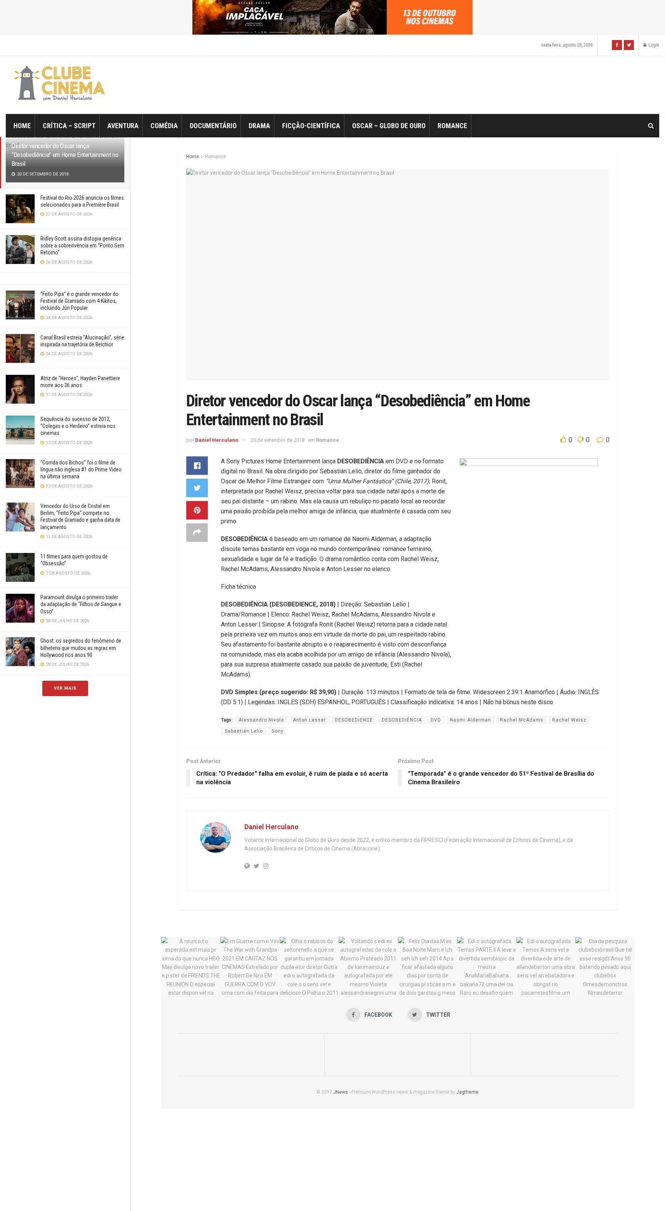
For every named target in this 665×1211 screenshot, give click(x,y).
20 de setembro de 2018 (277, 440)
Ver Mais (65, 688)
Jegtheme (467, 1092)
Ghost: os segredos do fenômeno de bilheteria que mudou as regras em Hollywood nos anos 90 (80, 648)
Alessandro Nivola (261, 720)
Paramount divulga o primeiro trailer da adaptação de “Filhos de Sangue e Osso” (80, 604)
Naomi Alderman (470, 720)
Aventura (123, 126)
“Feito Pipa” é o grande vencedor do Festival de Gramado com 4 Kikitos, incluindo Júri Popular (79, 301)
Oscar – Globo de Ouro (389, 126)
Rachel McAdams (521, 720)
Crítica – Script (69, 126)
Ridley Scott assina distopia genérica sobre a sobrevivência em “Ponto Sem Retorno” (82, 246)
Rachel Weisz (569, 720)
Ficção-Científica (311, 126)
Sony (278, 731)
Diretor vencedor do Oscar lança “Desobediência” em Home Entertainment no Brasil (65, 154)
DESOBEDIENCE (354, 720)
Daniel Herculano (216, 440)
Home (22, 126)
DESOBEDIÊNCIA (402, 720)
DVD (436, 720)
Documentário (213, 126)
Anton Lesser (309, 720)
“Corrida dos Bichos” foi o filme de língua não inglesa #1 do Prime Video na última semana (81, 469)
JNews (340, 1092)
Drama (259, 126)
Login (653, 45)
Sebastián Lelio (244, 731)
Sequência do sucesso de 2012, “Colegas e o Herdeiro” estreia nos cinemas (77, 426)
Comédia (164, 126)
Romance (452, 126)
